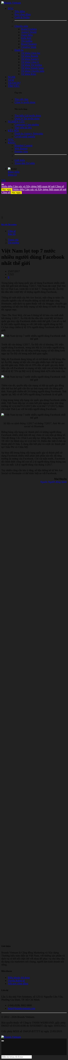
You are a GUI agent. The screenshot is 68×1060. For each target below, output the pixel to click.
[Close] (2, 184)
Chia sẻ (12, 231)
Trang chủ (13, 239)
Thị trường (13, 242)
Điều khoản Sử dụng (19, 977)
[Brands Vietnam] (11, 2)
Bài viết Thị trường (9, 224)
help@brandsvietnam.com (21, 1008)
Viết (3, 180)
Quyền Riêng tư (16, 980)
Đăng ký (12, 174)
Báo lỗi (12, 234)
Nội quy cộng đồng (18, 983)
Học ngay (6, 189)
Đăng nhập (13, 171)
